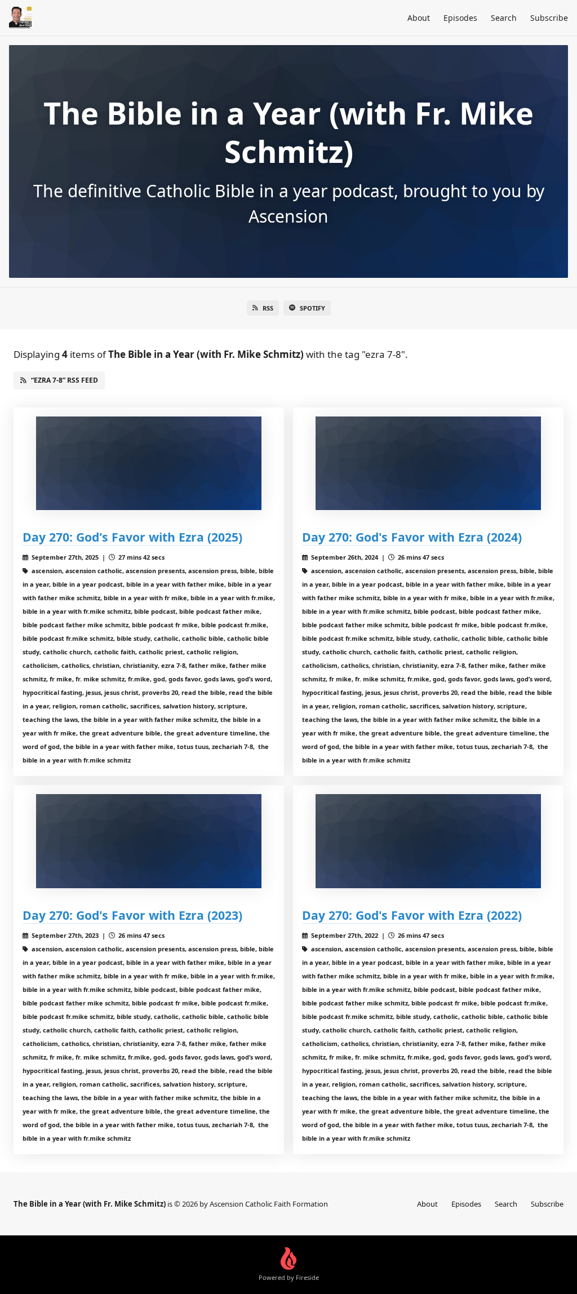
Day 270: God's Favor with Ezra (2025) (132, 537)
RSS (268, 308)
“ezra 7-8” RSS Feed (64, 380)
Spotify (312, 308)
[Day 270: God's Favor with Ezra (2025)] (149, 463)
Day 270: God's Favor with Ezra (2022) (412, 915)
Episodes (460, 17)
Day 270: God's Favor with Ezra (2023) (132, 915)
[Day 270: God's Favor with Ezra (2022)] (428, 841)
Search (504, 17)
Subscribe (549, 17)
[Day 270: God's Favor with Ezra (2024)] (428, 463)
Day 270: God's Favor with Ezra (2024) (412, 537)
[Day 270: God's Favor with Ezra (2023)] (149, 841)
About (418, 17)
